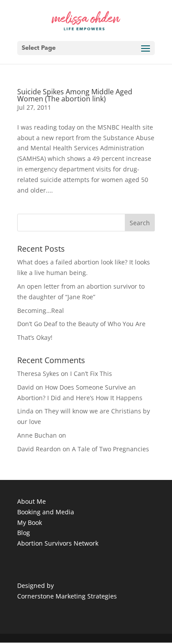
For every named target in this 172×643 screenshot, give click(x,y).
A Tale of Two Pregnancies (110, 449)
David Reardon (39, 449)
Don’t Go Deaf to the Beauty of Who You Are (81, 324)
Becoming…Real (40, 310)
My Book (29, 522)
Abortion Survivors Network (57, 543)
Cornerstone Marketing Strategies (67, 596)
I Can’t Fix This (91, 373)
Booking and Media (45, 512)
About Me (31, 501)
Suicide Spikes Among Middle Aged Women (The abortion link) (74, 95)
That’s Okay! (34, 337)
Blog (23, 532)
